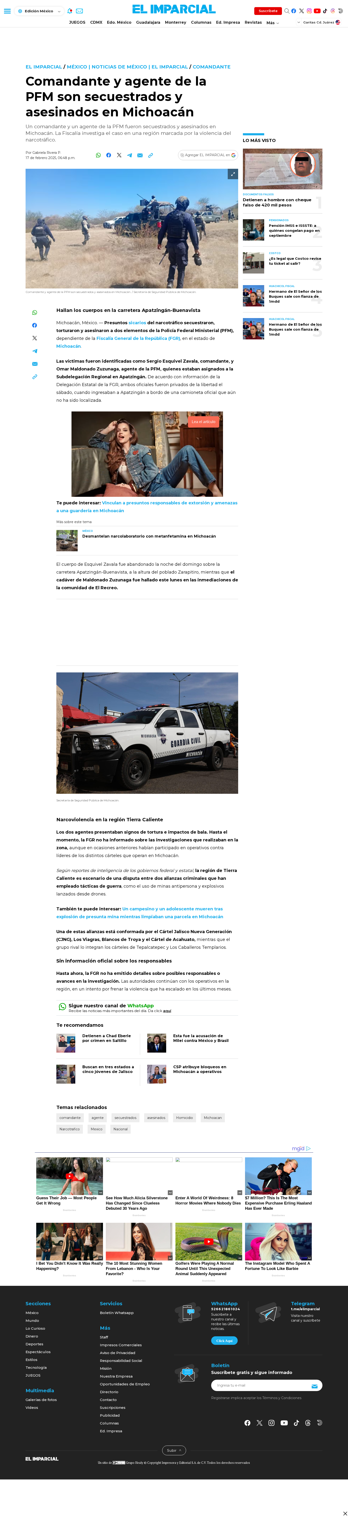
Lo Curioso (35, 1328)
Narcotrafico (69, 1129)
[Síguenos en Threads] (333, 10)
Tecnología (36, 1367)
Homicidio (184, 1118)
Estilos (31, 1359)
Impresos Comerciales (121, 1345)
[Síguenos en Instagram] (309, 10)
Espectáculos (38, 1352)
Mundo (32, 1320)
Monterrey (175, 22)
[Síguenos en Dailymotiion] (319, 1422)
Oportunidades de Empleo (125, 1384)
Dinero (32, 1336)
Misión (106, 1368)
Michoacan (213, 1118)
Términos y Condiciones (281, 1398)
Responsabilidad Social (121, 1360)
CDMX (96, 22)
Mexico (97, 1129)
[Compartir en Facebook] (108, 155)
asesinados (156, 1118)
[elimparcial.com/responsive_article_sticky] (345, 1513)
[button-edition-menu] (299, 22)
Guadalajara (148, 22)
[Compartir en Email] (140, 155)
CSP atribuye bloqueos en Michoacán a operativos (199, 1069)
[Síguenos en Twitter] (301, 10)
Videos (32, 1407)
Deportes (34, 1344)
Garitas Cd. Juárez (318, 22)
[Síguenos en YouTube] (317, 10)
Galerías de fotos (41, 1399)
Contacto (108, 1399)
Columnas (201, 22)
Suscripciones (112, 1407)
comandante (212, 67)
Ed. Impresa (228, 22)
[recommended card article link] (67, 540)
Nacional (120, 1129)
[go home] (42, 1458)
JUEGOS (77, 22)
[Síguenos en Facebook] (294, 10)
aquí (167, 1011)
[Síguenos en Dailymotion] (340, 10)
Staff (104, 1337)
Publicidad (110, 1415)
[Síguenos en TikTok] (325, 10)
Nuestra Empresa (116, 1376)
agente (98, 1118)
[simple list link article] (282, 171)
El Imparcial (44, 67)
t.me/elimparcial (305, 1309)
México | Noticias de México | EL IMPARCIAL (127, 67)
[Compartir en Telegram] (129, 155)
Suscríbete (268, 11)
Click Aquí (224, 1341)
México (32, 1312)
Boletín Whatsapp (117, 1312)
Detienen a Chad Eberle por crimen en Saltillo (106, 1038)
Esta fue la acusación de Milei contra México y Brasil (201, 1038)
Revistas (253, 22)
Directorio (109, 1392)
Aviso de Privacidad (117, 1353)
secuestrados (125, 1118)
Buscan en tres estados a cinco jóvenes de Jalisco (108, 1069)
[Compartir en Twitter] (119, 155)
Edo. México (119, 22)
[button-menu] (7, 11)
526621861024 (225, 1309)
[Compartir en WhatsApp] (98, 155)
